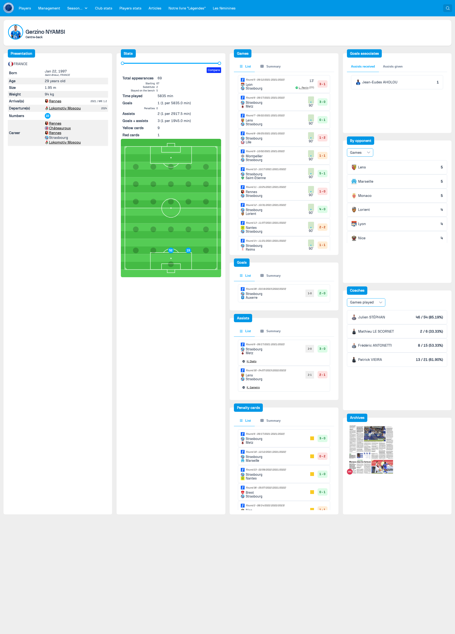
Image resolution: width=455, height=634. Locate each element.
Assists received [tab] (363, 66)
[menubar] (127, 8)
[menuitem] (25, 8)
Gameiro (253, 387)
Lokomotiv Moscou (65, 108)
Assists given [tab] (393, 66)
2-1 (310, 374)
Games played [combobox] (362, 302)
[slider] (122, 63)
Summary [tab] (273, 66)
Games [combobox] (356, 152)
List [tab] (247, 66)
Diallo (251, 361)
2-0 (310, 348)
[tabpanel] (284, 293)
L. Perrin (304, 87)
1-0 (310, 293)
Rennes (55, 101)
